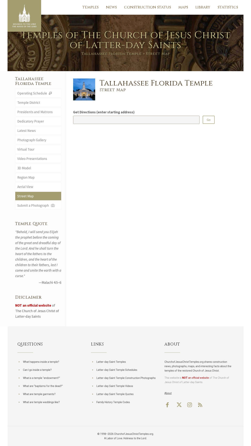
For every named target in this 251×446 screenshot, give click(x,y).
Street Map (25, 196)
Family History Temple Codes (113, 402)
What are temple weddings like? (41, 402)
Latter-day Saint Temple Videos (114, 386)
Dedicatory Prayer (30, 121)
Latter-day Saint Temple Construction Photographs (126, 377)
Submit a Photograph (33, 205)
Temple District (28, 102)
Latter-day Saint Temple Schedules (116, 369)
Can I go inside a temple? (37, 369)
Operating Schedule (32, 93)
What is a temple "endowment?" (41, 377)
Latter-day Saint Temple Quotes (115, 394)
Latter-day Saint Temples (111, 361)
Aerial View (25, 186)
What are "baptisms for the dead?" (43, 386)
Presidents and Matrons (35, 112)
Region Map (26, 177)
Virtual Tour (25, 149)
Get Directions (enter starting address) (104, 112)
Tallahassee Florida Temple (111, 53)
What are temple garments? (39, 394)
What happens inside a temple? (41, 361)
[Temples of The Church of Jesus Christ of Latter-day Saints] (24, 16)
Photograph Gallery (31, 140)
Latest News (26, 130)
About (168, 393)
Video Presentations (32, 158)
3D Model (24, 168)
